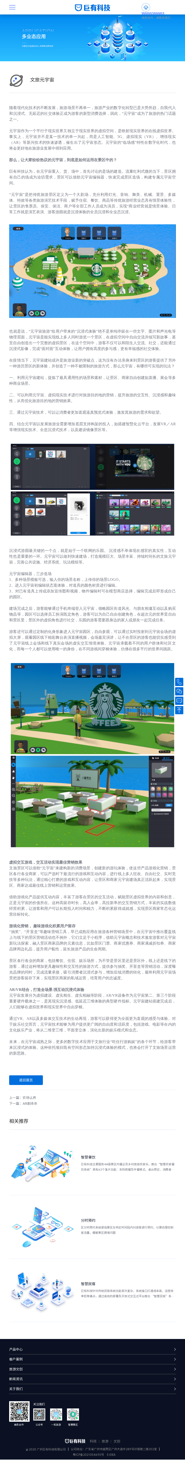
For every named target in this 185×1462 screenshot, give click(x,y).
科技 (93, 1441)
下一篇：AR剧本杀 (23, 1103)
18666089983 (153, 13)
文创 (116, 1441)
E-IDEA (111, 1454)
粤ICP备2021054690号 (88, 1454)
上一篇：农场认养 (22, 1097)
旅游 (105, 1441)
